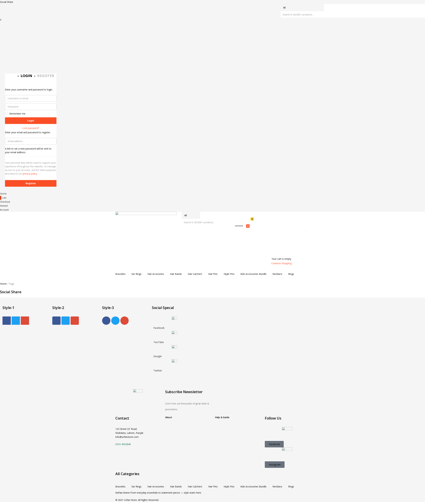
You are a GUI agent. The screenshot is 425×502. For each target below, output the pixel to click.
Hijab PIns (229, 273)
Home (3, 283)
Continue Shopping (281, 263)
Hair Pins (213, 273)
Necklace (277, 273)
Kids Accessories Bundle (253, 273)
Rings (291, 273)
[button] (279, 228)
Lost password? (30, 128)
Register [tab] (45, 75)
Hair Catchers (195, 273)
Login (30, 120)
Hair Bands (176, 273)
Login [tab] (26, 75)
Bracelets (120, 273)
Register (31, 183)
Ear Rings (136, 273)
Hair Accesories (155, 273)
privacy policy (30, 173)
